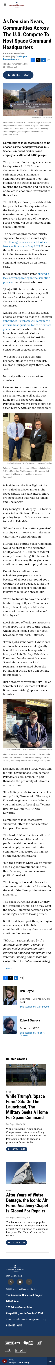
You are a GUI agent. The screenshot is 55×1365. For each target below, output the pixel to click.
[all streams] (51, 1361)
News (9, 968)
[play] (5, 1361)
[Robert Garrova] (10, 1025)
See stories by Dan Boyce (34, 1006)
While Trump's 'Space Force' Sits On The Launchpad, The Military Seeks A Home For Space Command (27, 1107)
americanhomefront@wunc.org (26, 1319)
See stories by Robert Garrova (32, 1034)
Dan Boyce (21, 56)
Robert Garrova (11, 59)
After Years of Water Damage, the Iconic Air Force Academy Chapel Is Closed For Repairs (27, 1202)
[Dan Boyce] (10, 995)
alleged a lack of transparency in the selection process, (26, 278)
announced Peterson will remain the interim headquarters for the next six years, (27, 325)
